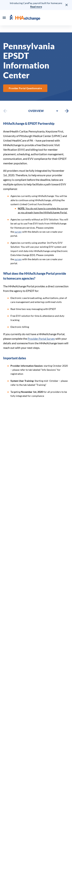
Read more (36, 6)
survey (18, 231)
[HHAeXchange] (25, 18)
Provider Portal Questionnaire (25, 88)
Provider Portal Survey (41, 338)
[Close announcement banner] (67, 5)
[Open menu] (4, 18)
